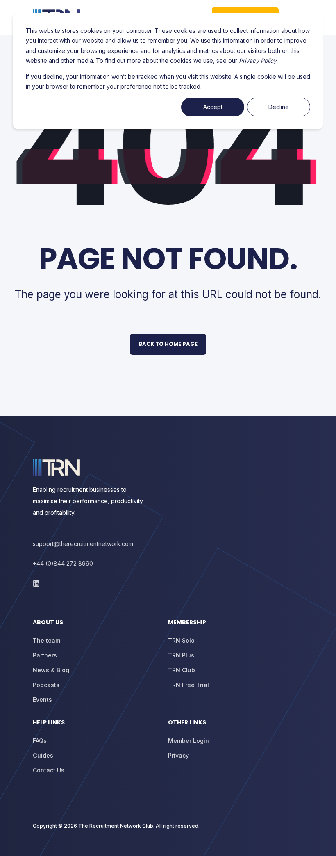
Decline (278, 106)
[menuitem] (98, 626)
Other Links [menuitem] (187, 722)
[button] (16, 839)
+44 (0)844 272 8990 (63, 563)
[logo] (56, 467)
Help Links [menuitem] (49, 722)
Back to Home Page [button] (168, 344)
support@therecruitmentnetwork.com (83, 543)
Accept (212, 106)
